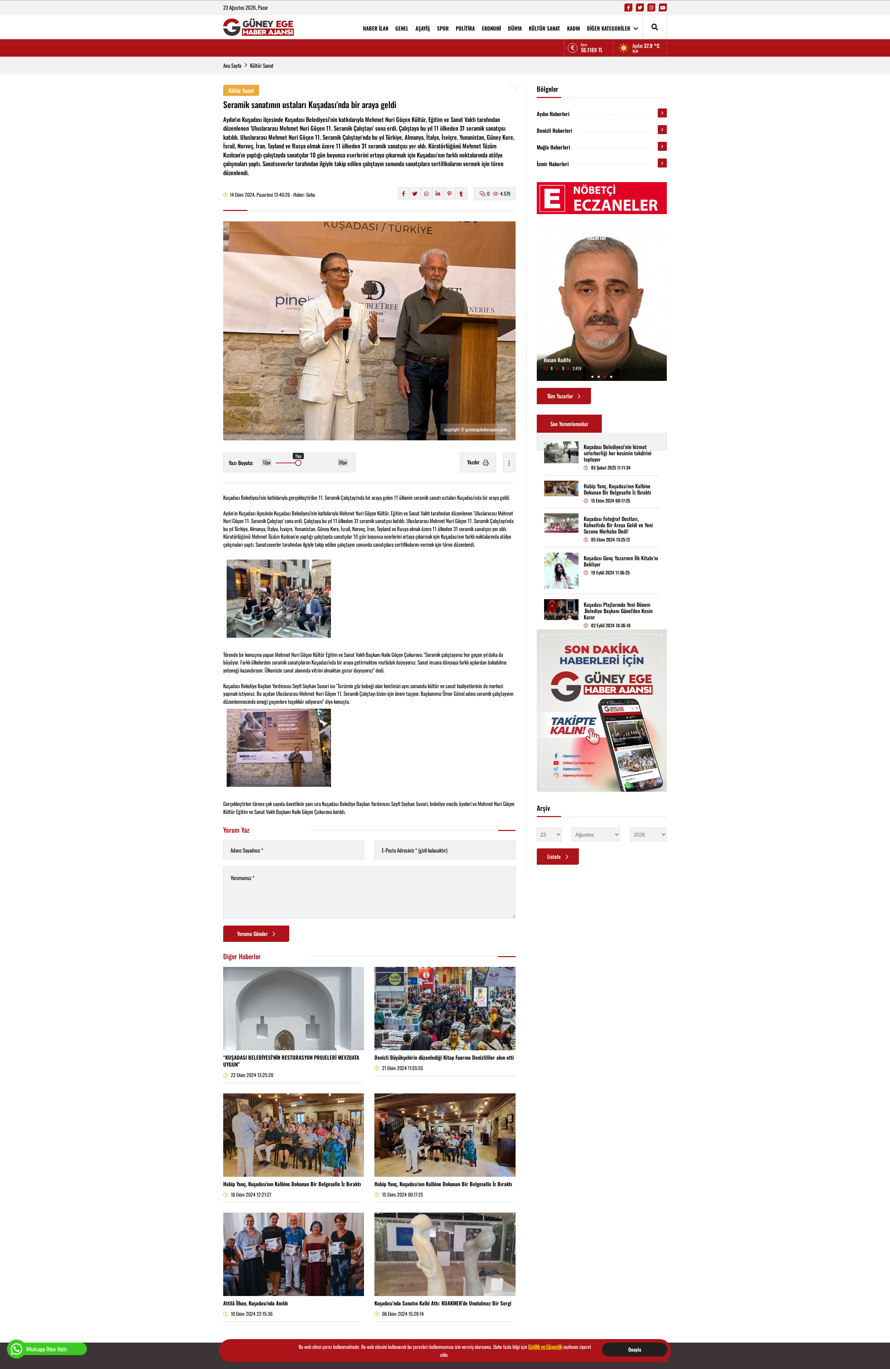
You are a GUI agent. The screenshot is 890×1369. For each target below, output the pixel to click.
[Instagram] (651, 7)
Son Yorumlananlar (569, 423)
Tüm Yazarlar (560, 396)
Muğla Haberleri (553, 147)
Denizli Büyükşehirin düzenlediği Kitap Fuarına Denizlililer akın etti (444, 1057)
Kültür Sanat (262, 65)
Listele (554, 856)
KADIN (573, 28)
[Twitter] (640, 7)
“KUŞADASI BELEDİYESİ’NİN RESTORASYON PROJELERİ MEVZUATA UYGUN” (291, 1060)
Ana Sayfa (232, 65)
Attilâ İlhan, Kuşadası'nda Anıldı (255, 1303)
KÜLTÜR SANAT (544, 28)
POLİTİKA (465, 28)
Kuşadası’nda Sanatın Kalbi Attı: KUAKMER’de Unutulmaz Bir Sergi (442, 1303)
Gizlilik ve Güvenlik (545, 1346)
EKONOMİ (491, 28)
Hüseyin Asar (597, 360)
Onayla (634, 1349)
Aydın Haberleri (553, 113)
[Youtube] (663, 7)
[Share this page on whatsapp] (426, 193)
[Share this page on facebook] (404, 193)
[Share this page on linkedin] (438, 193)
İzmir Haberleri (553, 164)
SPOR (443, 28)
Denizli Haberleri (554, 130)
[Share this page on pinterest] (449, 193)
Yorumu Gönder (253, 933)
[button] (592, 377)
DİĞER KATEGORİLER (609, 28)
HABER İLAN (375, 28)
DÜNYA (515, 28)
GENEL (401, 28)
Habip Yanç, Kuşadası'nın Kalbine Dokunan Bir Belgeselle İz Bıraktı (292, 1184)
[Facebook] (628, 7)
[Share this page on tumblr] (461, 193)
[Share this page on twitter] (415, 193)
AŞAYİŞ (422, 28)
